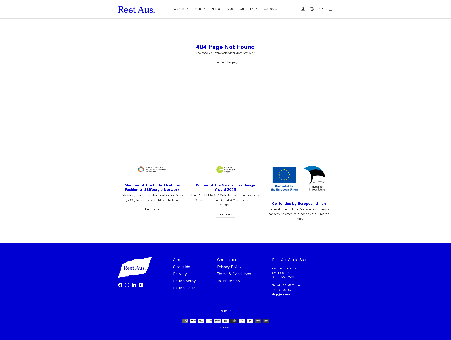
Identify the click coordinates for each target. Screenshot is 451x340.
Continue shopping (225, 62)
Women (179, 8)
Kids (230, 8)
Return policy (184, 281)
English (223, 310)
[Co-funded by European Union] (299, 179)
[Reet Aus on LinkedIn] (134, 284)
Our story (247, 8)
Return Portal (184, 288)
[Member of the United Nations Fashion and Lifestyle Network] (152, 170)
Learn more (152, 209)
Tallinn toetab (228, 281)
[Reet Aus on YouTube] (141, 284)
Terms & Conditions (234, 274)
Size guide (181, 267)
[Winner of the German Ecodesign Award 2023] (225, 170)
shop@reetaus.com (283, 294)
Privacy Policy (229, 267)
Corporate (271, 8)
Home (216, 8)
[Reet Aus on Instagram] (127, 284)
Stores (178, 260)
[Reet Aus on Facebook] (120, 284)
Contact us (226, 260)
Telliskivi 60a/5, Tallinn (286, 285)
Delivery (180, 274)
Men (198, 8)
